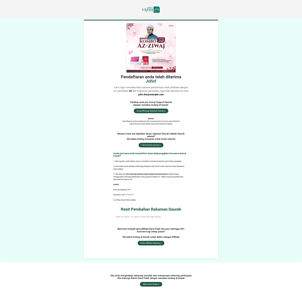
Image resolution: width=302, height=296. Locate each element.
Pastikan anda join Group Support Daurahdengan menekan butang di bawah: (151, 103)
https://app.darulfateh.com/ (147, 200)
